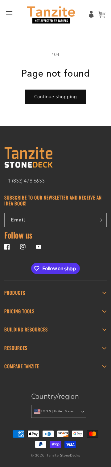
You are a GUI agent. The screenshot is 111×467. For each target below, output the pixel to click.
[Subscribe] (99, 220)
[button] (9, 14)
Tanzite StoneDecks (63, 455)
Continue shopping (55, 97)
